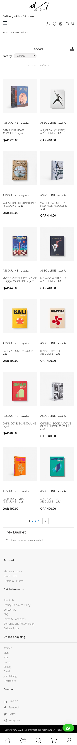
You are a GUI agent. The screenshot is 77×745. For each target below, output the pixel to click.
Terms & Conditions (15, 619)
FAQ (6, 614)
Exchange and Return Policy (19, 623)
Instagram (14, 720)
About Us (9, 600)
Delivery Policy (11, 628)
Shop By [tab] (71, 49)
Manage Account (13, 571)
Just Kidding (10, 676)
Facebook (14, 707)
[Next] (45, 521)
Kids (6, 657)
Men (6, 652)
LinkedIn (13, 701)
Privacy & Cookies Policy (17, 605)
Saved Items (10, 576)
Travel (7, 671)
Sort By (7, 56)
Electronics (10, 680)
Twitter (12, 714)
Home (7, 662)
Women (8, 648)
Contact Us (10, 609)
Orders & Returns (13, 580)
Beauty (7, 666)
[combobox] (38, 32)
